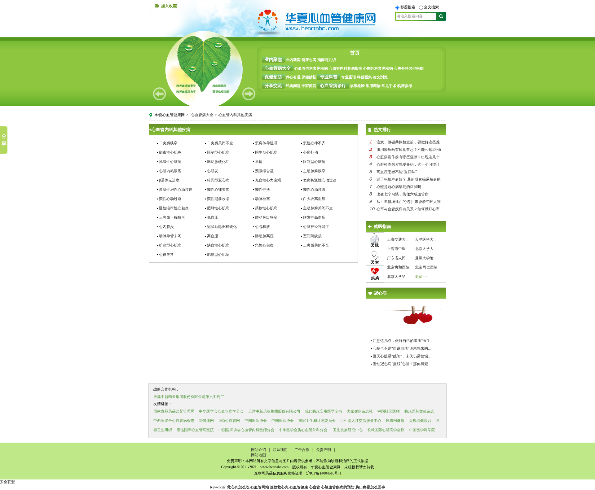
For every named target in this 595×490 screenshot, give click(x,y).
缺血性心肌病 (218, 245)
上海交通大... (397, 239)
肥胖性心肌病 (218, 208)
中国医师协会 (282, 420)
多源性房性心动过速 (175, 189)
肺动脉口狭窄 (266, 217)
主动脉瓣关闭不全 (318, 208)
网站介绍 (258, 450)
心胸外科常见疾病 (378, 68)
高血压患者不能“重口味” (397, 172)
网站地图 (258, 455)
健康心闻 (309, 60)
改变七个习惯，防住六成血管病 (403, 194)
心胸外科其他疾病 (409, 68)
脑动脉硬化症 (218, 162)
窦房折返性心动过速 (320, 180)
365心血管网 (229, 420)
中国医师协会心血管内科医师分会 (246, 430)
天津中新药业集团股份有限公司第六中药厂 (188, 397)
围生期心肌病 (266, 152)
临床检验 (357, 86)
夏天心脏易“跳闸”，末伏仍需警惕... (402, 356)
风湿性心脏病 (170, 162)
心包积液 (262, 227)
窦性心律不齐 (314, 143)
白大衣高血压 (314, 199)
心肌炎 (212, 171)
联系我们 (280, 450)
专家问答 (309, 86)
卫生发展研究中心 (347, 430)
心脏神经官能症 (316, 227)
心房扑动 (310, 152)
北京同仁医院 (426, 267)
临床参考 (404, 86)
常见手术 (388, 86)
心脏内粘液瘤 (170, 171)
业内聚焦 (273, 59)
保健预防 (273, 77)
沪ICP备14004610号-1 (323, 473)
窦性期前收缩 (218, 199)
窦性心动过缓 (314, 189)
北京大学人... (425, 249)
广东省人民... (397, 258)
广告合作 (301, 450)
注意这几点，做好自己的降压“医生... (403, 341)
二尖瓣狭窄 (168, 143)
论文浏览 (380, 77)
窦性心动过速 (170, 199)
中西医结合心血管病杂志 (173, 420)
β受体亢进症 (169, 180)
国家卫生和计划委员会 (317, 420)
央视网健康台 (420, 420)
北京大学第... (397, 276)
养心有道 (293, 77)
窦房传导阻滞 (266, 143)
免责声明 (323, 450)
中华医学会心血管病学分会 (221, 411)
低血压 (212, 217)
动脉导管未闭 (170, 236)
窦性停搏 (262, 189)
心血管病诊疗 (333, 85)
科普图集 (364, 77)
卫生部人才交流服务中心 (360, 420)
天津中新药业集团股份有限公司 (274, 411)
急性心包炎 (264, 245)
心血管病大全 (278, 68)
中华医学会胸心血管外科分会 (303, 430)
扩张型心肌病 (170, 245)
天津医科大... (425, 239)
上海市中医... (397, 249)
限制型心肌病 (218, 152)
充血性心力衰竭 (268, 180)
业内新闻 (293, 60)
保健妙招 (309, 77)
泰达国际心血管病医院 (195, 430)
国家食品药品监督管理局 (173, 411)
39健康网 (206, 420)
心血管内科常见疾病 (311, 68)
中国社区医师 (388, 411)
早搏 (258, 162)
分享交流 (273, 85)
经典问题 (293, 86)
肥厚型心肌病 (218, 254)
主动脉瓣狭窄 (314, 171)
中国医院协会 (256, 420)
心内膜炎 (166, 227)
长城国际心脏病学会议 (385, 430)
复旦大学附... (425, 258)
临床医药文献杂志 (419, 411)
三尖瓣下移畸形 (172, 217)
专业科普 (328, 77)
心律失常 (166, 254)
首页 (355, 52)
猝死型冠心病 (218, 180)
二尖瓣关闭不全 (220, 143)
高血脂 (212, 236)
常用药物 (373, 86)
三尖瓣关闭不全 (316, 245)
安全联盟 (7, 482)
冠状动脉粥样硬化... (223, 227)
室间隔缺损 (312, 236)
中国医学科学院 (422, 430)
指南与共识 (326, 60)
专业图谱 (348, 77)
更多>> (421, 276)
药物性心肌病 (266, 208)
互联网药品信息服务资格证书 (278, 473)
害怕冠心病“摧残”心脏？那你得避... (402, 364)
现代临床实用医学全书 (323, 411)
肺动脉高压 (264, 236)
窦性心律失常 (218, 189)
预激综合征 (264, 171)
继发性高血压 (314, 217)
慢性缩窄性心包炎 (174, 208)
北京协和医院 (398, 267)
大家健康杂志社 (360, 411)
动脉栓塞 (262, 199)
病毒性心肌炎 (170, 152)
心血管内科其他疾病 (345, 68)
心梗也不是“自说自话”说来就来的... (402, 348)
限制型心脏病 (314, 162)
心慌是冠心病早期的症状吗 (399, 187)
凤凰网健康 (395, 420)
